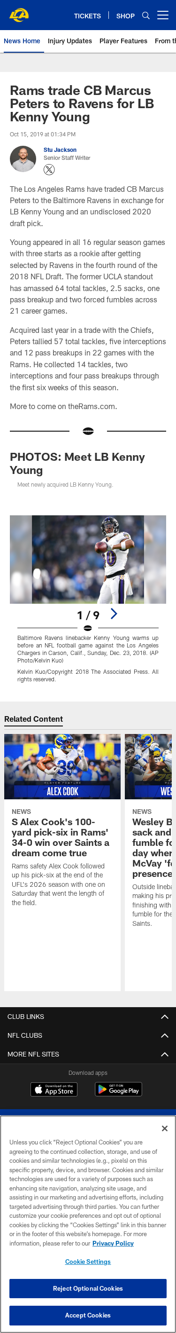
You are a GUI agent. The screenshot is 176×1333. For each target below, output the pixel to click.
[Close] (164, 1128)
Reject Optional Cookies (88, 1288)
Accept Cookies (88, 1315)
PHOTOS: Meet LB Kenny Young (77, 463)
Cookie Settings (88, 1261)
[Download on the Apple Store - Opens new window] (53, 1090)
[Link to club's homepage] (19, 11)
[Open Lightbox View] (88, 598)
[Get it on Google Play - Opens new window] (118, 1093)
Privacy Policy (113, 1243)
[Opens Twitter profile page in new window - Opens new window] (49, 169)
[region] (88, 1224)
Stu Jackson (60, 149)
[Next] (113, 613)
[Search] (146, 15)
